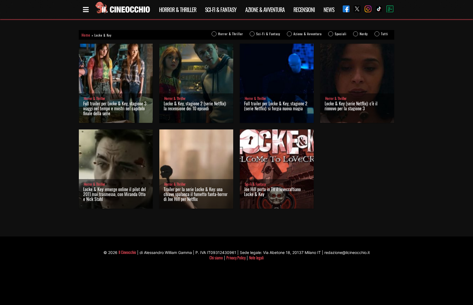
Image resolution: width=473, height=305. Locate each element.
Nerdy (364, 33)
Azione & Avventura (265, 9)
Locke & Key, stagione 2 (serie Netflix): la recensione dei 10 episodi (195, 106)
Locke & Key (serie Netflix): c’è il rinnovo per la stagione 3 (351, 106)
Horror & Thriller (177, 9)
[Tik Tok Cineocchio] (376, 9)
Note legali (256, 257)
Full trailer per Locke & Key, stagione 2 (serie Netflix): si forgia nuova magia (275, 106)
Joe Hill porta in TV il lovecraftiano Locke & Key (272, 191)
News (329, 9)
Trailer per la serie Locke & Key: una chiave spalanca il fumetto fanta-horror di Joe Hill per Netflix (195, 194)
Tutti (384, 33)
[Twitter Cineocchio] (355, 9)
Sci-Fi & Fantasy (220, 9)
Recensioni (304, 9)
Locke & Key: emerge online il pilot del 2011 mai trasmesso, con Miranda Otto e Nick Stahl (114, 194)
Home (86, 35)
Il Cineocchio (127, 252)
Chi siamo (216, 257)
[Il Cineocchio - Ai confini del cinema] (122, 9)
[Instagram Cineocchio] (365, 9)
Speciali (341, 33)
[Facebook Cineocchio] (344, 9)
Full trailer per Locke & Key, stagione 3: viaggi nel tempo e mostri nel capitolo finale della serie (115, 108)
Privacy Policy (236, 257)
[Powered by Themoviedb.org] (387, 9)
